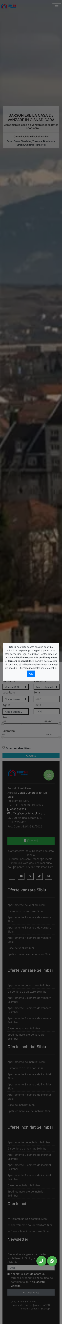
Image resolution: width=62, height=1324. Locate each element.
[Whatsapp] (52, 1261)
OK (31, 673)
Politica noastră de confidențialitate (37, 657)
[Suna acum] (41, 1261)
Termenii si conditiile (19, 660)
